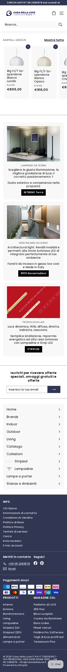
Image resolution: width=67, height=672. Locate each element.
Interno (8, 604)
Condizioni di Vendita (18, 517)
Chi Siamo (10, 508)
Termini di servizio (15, 531)
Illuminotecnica (13, 614)
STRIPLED (33, 349)
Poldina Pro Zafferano (49, 632)
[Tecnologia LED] (33, 302)
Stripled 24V (11, 628)
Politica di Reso (13, 522)
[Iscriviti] (54, 389)
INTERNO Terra (33, 192)
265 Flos (39, 609)
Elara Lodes (41, 623)
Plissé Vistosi (42, 628)
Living (6, 618)
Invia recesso (12, 541)
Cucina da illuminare (48, 618)
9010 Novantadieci (33, 273)
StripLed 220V (12, 632)
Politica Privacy (13, 527)
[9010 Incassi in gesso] (33, 222)
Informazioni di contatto (20, 513)
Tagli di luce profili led (49, 637)
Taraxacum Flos (44, 641)
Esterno (8, 609)
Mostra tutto (54, 40)
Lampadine (11, 623)
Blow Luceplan (43, 614)
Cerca (7, 536)
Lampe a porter (14, 641)
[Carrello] (54, 13)
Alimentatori (11, 637)
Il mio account (13, 545)
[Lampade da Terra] (33, 143)
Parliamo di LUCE (45, 604)
